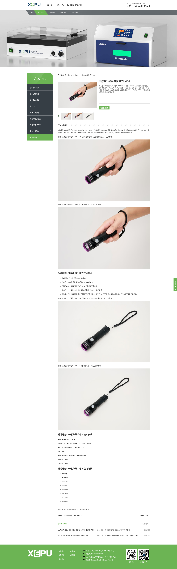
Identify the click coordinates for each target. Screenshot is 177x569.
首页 (31, 12)
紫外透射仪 (34, 93)
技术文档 (63, 12)
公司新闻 (52, 12)
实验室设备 (34, 131)
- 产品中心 (71, 551)
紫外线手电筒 (91, 75)
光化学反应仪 (35, 125)
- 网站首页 (61, 551)
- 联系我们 (61, 559)
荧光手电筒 (34, 112)
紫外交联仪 (34, 87)
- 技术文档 (71, 555)
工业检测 (33, 137)
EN (144, 3)
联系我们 (75, 12)
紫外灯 (32, 106)
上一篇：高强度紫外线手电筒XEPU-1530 (71, 515)
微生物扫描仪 (35, 118)
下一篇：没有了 (145, 515)
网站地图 (110, 560)
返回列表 (146, 524)
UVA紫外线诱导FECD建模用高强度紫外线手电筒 (80, 530)
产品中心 (41, 12)
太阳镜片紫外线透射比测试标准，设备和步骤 (127, 535)
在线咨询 (104, 108)
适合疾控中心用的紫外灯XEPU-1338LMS (80, 535)
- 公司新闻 (61, 555)
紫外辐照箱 (34, 100)
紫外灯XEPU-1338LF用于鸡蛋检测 (127, 530)
